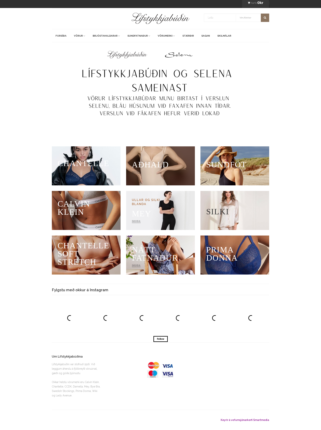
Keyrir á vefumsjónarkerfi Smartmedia (245, 419)
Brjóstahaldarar (105, 35)
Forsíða (61, 35)
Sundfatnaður (137, 35)
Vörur (78, 35)
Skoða (73, 94)
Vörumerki (165, 35)
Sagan (205, 35)
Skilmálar (224, 35)
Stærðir (188, 35)
